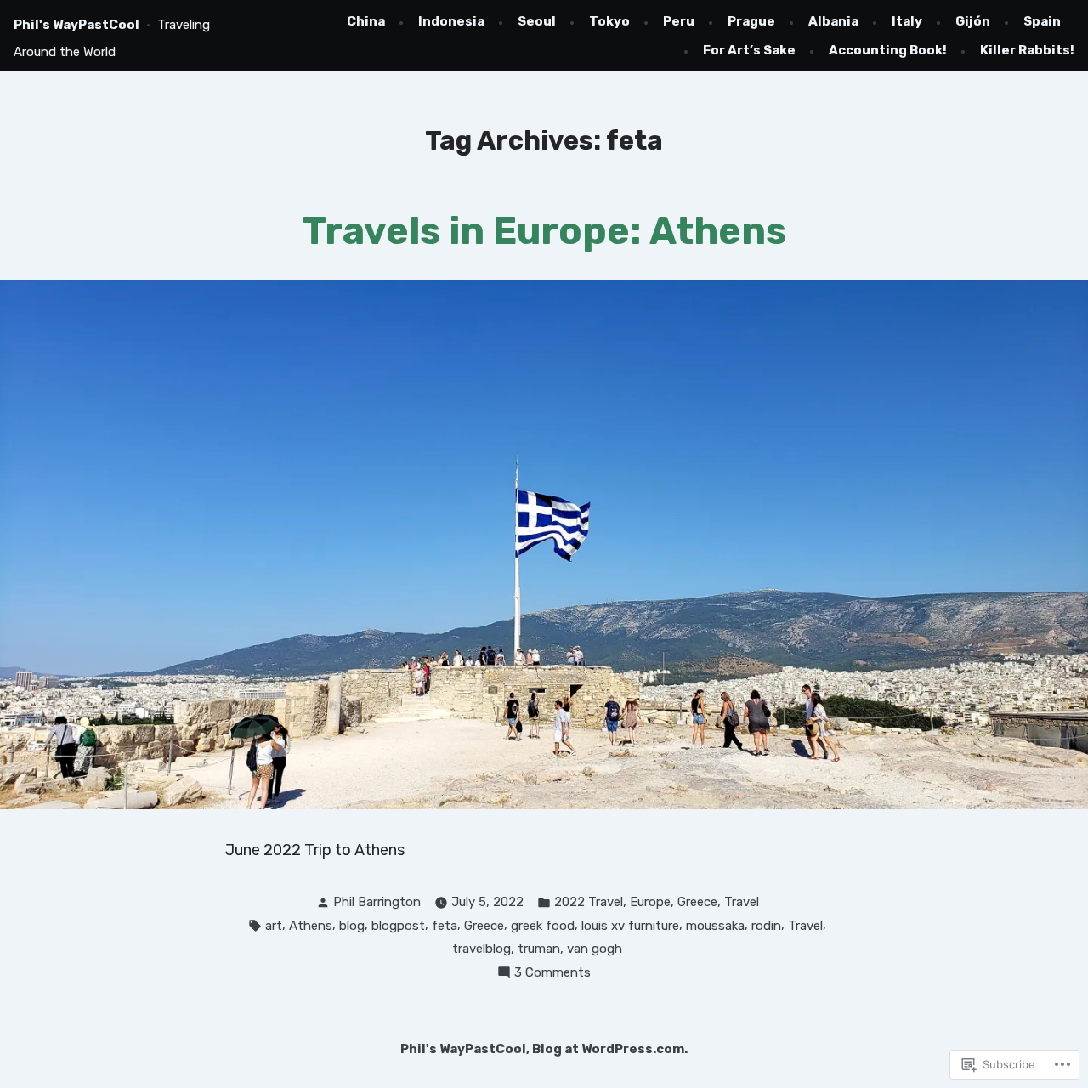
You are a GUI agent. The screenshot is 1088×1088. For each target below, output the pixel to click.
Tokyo (609, 21)
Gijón (972, 21)
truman (539, 948)
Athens (310, 925)
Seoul (537, 21)
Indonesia (451, 21)
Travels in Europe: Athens (544, 230)
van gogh (594, 948)
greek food (543, 925)
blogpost (398, 925)
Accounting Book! (888, 50)
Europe (650, 902)
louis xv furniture (630, 925)
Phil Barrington (377, 902)
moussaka (715, 925)
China (366, 21)
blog (352, 925)
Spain (1042, 21)
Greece (697, 902)
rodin (766, 925)
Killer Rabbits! (1027, 50)
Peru (678, 21)
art (273, 925)
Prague (751, 21)
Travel (741, 902)
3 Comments (552, 974)
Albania (833, 21)
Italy (907, 21)
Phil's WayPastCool (76, 24)
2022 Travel (588, 902)
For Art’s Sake (749, 50)
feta (444, 925)
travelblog (481, 948)
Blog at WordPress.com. (610, 1049)
